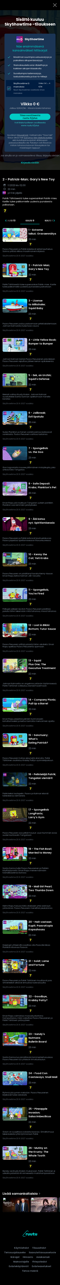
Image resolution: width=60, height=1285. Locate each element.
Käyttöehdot (21, 1247)
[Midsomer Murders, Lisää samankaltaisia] (16, 1205)
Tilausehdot (39, 1247)
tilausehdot (22, 135)
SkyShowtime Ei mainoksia (21, 85)
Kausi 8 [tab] (49, 220)
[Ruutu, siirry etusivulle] (30, 1234)
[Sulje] (55, 5)
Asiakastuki (43, 1257)
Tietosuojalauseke (15, 1252)
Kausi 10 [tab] (11, 220)
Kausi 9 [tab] (30, 220)
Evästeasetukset (41, 1266)
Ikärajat (15, 1257)
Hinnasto (28, 1257)
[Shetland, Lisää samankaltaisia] (44, 1205)
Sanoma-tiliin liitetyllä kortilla (38, 137)
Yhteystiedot (39, 1261)
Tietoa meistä (30, 1270)
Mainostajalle (21, 1261)
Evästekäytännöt (19, 1266)
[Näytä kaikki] (30, 1204)
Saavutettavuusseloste (42, 1252)
